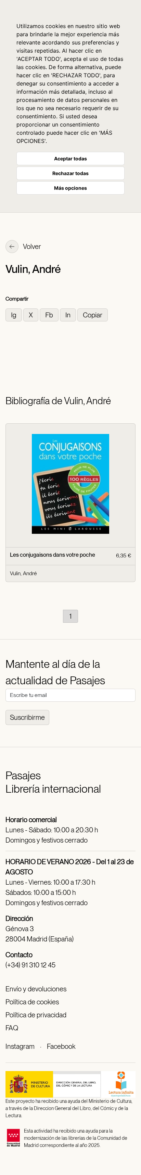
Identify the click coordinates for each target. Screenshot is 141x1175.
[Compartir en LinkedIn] (68, 314)
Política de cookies (32, 1002)
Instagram (20, 1046)
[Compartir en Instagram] (14, 314)
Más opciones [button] (70, 188)
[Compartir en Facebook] (50, 314)
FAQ (11, 1028)
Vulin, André (23, 573)
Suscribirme (27, 717)
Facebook (61, 1046)
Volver (31, 246)
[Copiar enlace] (92, 314)
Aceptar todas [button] (70, 158)
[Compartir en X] (31, 314)
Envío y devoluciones (35, 989)
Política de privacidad (35, 1015)
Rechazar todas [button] (70, 173)
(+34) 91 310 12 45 (30, 965)
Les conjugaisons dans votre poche (52, 555)
